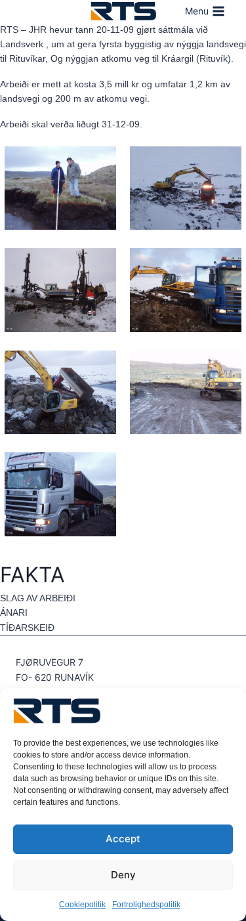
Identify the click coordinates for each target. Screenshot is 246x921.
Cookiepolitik (82, 904)
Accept (123, 838)
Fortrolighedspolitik (146, 904)
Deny (123, 874)
